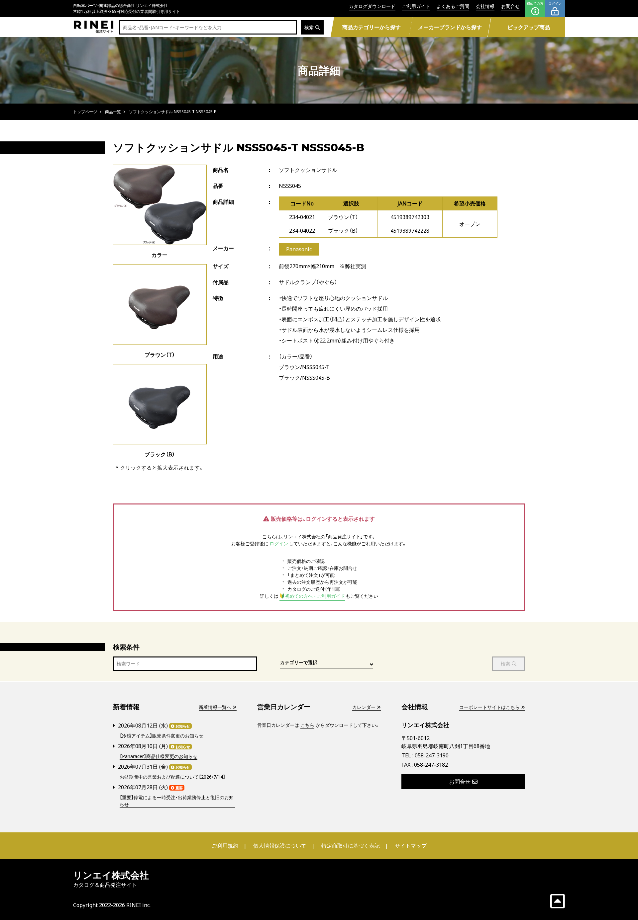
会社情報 (485, 6)
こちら (307, 725)
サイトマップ (411, 845)
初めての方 (535, 3)
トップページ (85, 112)
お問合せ (510, 6)
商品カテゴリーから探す (371, 27)
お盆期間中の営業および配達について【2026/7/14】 (172, 777)
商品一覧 (113, 112)
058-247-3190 (432, 755)
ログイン (555, 3)
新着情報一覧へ (215, 707)
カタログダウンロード (372, 6)
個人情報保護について (279, 845)
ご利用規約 (225, 845)
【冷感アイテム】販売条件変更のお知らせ (161, 735)
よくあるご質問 (453, 6)
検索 (309, 27)
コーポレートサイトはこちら (489, 707)
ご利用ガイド (416, 6)
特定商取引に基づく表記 (350, 845)
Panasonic (299, 249)
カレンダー (363, 707)
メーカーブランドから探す (450, 27)
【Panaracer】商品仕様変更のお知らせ (158, 756)
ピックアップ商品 (528, 27)
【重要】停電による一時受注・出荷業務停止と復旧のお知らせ (177, 800)
